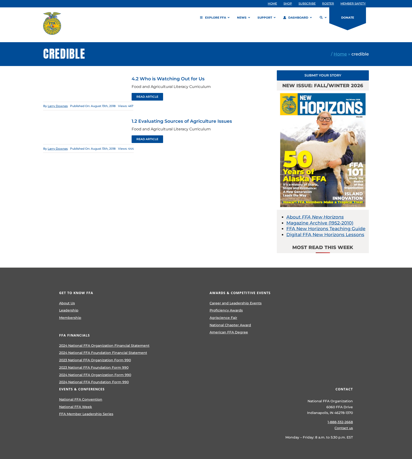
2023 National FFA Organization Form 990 (95, 360)
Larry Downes (58, 106)
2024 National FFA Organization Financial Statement (104, 345)
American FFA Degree (229, 332)
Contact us (344, 428)
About (315, 217)
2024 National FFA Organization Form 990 (95, 375)
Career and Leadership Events (236, 303)
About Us (67, 303)
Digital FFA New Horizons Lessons (325, 234)
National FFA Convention (80, 399)
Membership (70, 318)
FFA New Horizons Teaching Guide (326, 228)
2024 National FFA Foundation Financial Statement (103, 353)
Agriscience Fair (223, 318)
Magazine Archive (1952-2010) (319, 223)
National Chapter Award (230, 325)
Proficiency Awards (226, 310)
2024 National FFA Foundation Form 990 (94, 382)
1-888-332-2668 (340, 422)
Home (340, 53)
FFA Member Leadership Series (86, 414)
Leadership (68, 310)
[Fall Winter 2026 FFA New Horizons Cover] (323, 93)
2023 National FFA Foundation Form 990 (94, 367)
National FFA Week (75, 407)
